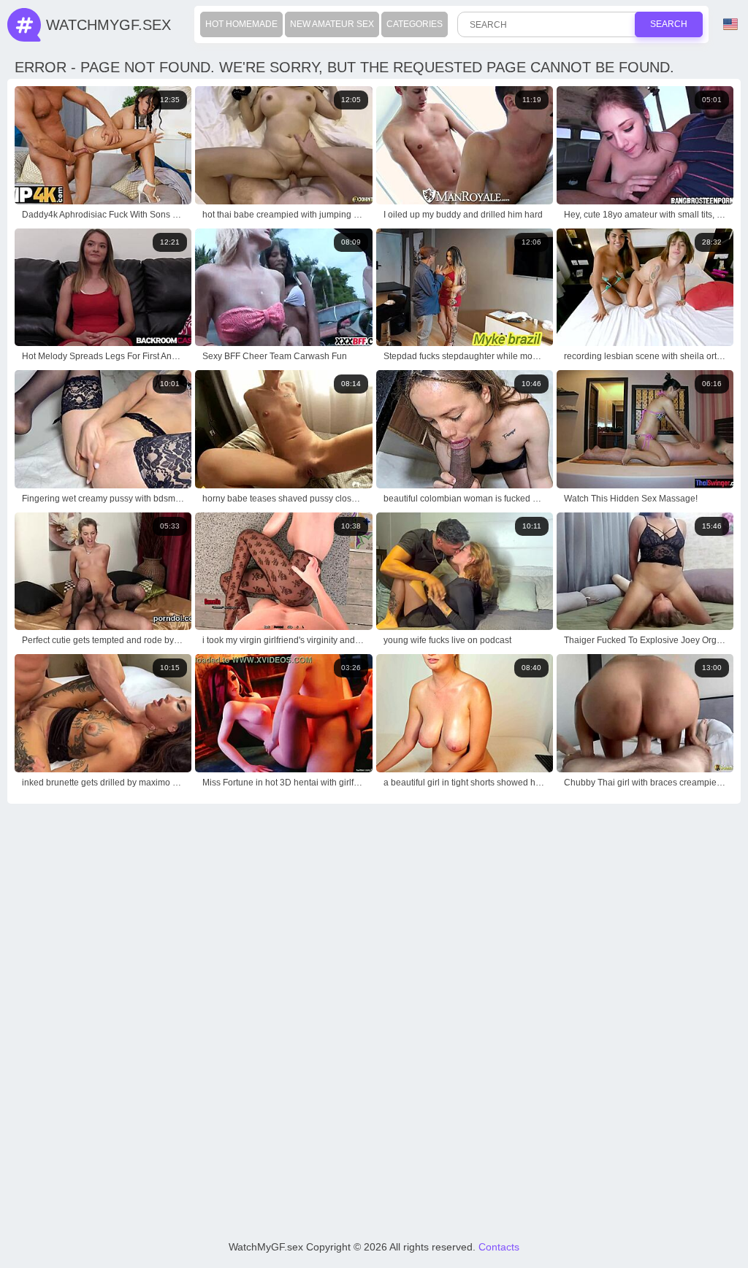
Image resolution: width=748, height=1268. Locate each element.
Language (732, 25)
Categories (414, 24)
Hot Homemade (241, 24)
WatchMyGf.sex (108, 25)
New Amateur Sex (332, 24)
